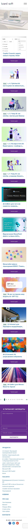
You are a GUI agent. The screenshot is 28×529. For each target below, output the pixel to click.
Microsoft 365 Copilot (8, 471)
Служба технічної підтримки (11, 489)
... (23, 399)
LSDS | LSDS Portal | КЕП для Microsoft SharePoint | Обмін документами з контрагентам (11, 464)
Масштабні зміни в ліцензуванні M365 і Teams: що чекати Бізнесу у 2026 (13, 266)
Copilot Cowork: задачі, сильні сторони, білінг (12, 54)
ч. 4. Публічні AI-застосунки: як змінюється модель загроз (13, 86)
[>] (25, 399)
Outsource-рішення (8, 486)
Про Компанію (6, 502)
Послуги (5, 477)
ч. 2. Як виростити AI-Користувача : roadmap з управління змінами (13, 146)
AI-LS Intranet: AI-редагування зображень (12, 355)
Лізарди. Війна (6, 507)
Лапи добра (6, 511)
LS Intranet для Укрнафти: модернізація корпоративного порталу (12, 326)
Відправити (14, 437)
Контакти (6, 515)
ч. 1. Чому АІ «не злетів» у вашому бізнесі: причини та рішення (13, 176)
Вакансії (4, 504)
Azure (4, 473)
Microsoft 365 (6, 469)
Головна (10, 20)
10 (21, 399)
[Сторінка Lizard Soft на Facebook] (10, 523)
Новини (5, 494)
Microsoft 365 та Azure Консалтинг (13, 484)
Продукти (6, 448)
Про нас (5, 499)
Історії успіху (6, 509)
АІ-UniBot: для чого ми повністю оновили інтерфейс (11, 206)
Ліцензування (6, 491)
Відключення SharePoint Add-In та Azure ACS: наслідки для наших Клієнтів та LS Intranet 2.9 (14, 237)
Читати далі (14, 61)
